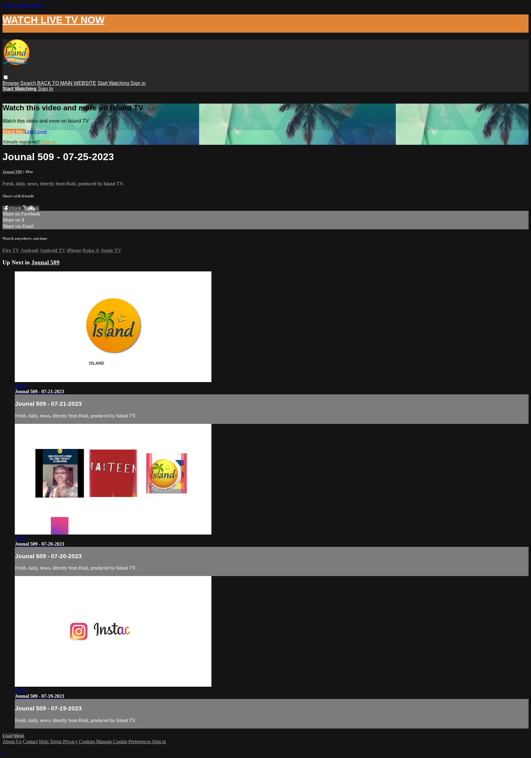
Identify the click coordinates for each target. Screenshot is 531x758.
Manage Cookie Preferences (124, 741)
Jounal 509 (12, 171)
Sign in (138, 83)
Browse (11, 83)
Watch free (13, 131)
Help (44, 741)
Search (28, 83)
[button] (6, 77)
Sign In (45, 88)
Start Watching (113, 83)
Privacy (71, 741)
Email (33, 208)
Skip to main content (22, 5)
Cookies (87, 741)
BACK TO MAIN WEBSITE (66, 83)
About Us (12, 741)
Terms (56, 741)
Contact (30, 741)
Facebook (12, 208)
